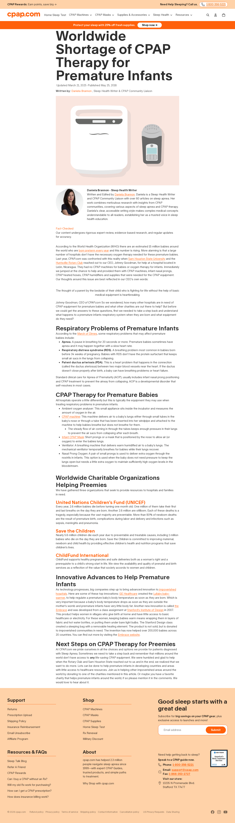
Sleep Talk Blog (17, 761)
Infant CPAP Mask (73, 437)
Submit (216, 729)
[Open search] (208, 15)
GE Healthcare (128, 593)
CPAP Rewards (16, 772)
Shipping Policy (16, 721)
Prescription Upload (19, 715)
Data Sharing (173, 812)
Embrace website (129, 634)
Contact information (108, 812)
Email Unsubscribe (18, 733)
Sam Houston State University (146, 258)
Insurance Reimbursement (23, 727)
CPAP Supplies (92, 721)
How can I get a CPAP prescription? (29, 790)
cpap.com (21, 812)
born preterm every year (94, 250)
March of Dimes (87, 333)
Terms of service (70, 812)
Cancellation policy (129, 812)
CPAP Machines (92, 709)
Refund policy (37, 812)
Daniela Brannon (81, 90)
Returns (12, 709)
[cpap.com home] (23, 15)
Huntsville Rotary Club (69, 262)
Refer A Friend (16, 767)
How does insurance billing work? (28, 796)
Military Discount (93, 738)
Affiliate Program (17, 738)
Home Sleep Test (94, 727)
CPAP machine (71, 416)
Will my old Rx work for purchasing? (29, 784)
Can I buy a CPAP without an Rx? (27, 779)
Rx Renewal (90, 733)
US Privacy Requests (153, 812)
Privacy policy (52, 812)
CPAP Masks (91, 715)
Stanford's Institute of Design (145, 609)
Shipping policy (88, 812)
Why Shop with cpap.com (98, 783)
